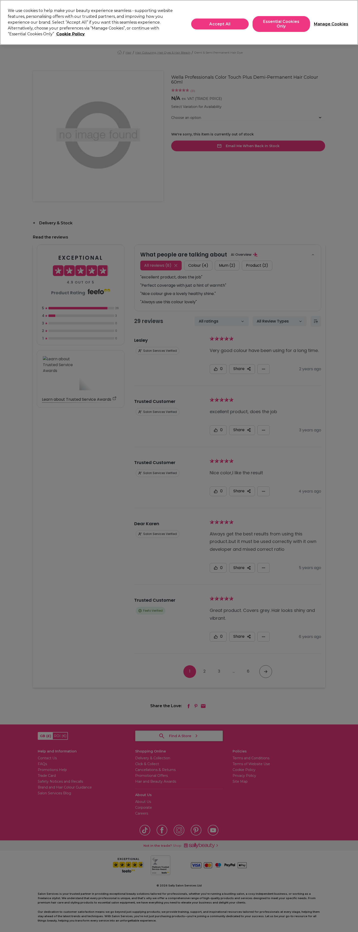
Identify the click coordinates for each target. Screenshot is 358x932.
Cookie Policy (70, 34)
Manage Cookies (329, 24)
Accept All (219, 24)
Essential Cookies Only (281, 24)
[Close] (350, 22)
